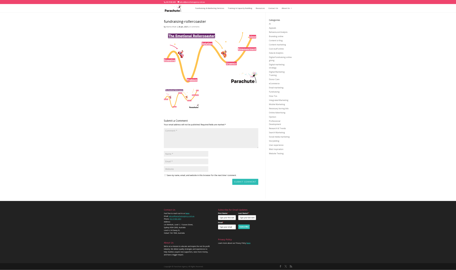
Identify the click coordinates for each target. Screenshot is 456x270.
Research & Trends (277, 128)
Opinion (272, 117)
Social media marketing (279, 136)
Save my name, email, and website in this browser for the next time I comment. (201, 175)
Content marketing (277, 44)
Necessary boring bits (279, 108)
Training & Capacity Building (240, 8)
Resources (260, 8)
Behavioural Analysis (278, 32)
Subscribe (244, 227)
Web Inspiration (276, 149)
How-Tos (273, 96)
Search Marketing (277, 132)
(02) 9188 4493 (175, 219)
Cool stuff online (276, 48)
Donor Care (274, 79)
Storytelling (274, 141)
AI (270, 23)
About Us (286, 8)
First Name (223, 213)
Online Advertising (277, 112)
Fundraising (274, 91)
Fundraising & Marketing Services (209, 8)
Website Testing (276, 153)
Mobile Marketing (277, 104)
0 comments (195, 27)
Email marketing (276, 87)
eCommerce (274, 83)
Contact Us (273, 8)
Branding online (276, 36)
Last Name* (243, 213)
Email (221, 222)
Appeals (272, 28)
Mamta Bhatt (171, 27)
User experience (276, 145)
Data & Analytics (276, 53)
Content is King (276, 40)
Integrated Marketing (278, 100)
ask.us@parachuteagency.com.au (181, 216)
